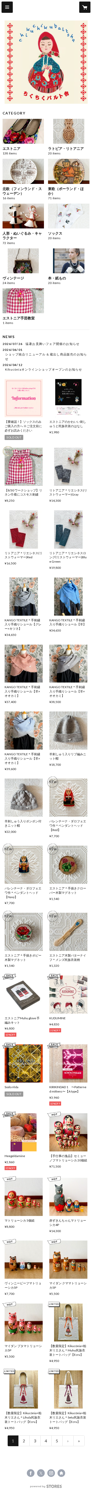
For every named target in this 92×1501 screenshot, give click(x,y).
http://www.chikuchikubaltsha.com (61, 1473)
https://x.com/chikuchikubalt (41, 1473)
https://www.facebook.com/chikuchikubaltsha (30, 1473)
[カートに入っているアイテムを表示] (84, 7)
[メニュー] (7, 7)
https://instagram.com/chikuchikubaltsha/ (51, 1473)
